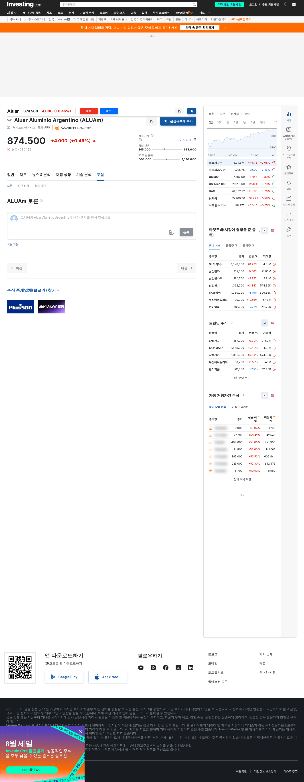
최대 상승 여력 (217, 406)
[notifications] (285, 4)
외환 (211, 113)
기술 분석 (83, 174)
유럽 (169, 19)
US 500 (214, 177)
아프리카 (201, 19)
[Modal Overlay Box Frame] (42, 754)
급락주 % (248, 245)
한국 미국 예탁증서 (142, 19)
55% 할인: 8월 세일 (229, 4)
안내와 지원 (267, 672)
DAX (212, 191)
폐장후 (102, 19)
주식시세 (15, 19)
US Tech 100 (217, 184)
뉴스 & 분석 (41, 174)
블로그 (212, 654)
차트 (23, 174)
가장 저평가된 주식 (224, 395)
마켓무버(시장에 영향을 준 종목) (232, 232)
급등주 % (231, 245)
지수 (222, 113)
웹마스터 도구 (218, 681)
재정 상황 (63, 174)
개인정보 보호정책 (265, 771)
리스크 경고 (291, 771)
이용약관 (241, 771)
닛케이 (213, 198)
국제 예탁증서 (118, 19)
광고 (262, 663)
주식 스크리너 (161, 12)
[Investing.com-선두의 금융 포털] (24, 4)
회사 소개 (266, 654)
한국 (51, 19)
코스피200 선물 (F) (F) (223, 169)
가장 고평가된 (240, 406)
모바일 (212, 663)
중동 (178, 19)
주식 (247, 113)
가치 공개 (185, 139)
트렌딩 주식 (218, 323)
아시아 (188, 19)
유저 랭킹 (40, 185)
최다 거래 (214, 245)
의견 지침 (12, 244)
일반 (10, 174)
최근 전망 (23, 185)
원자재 (235, 113)
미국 (159, 19)
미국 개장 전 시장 (84, 19)
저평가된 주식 (219, 19)
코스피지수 (215, 162)
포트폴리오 (216, 672)
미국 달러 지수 (217, 205)
